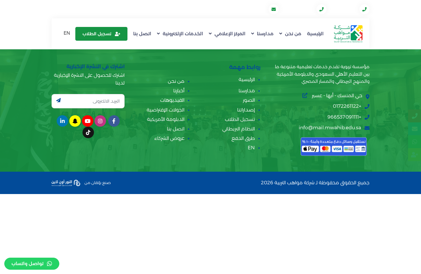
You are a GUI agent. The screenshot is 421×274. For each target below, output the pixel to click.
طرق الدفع (243, 138)
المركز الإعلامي (230, 33)
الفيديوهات (172, 100)
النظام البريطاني (238, 129)
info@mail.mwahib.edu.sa (237, 9)
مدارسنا (265, 33)
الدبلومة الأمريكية (165, 119)
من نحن (293, 33)
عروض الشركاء (169, 138)
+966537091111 (298, 9)
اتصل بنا (142, 33)
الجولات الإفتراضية (165, 110)
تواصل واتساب (27, 263)
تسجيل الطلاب (96, 33)
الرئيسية (315, 33)
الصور (249, 100)
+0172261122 (343, 9)
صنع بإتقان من (97, 182)
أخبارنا (178, 90)
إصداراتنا (246, 110)
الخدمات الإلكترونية (183, 33)
